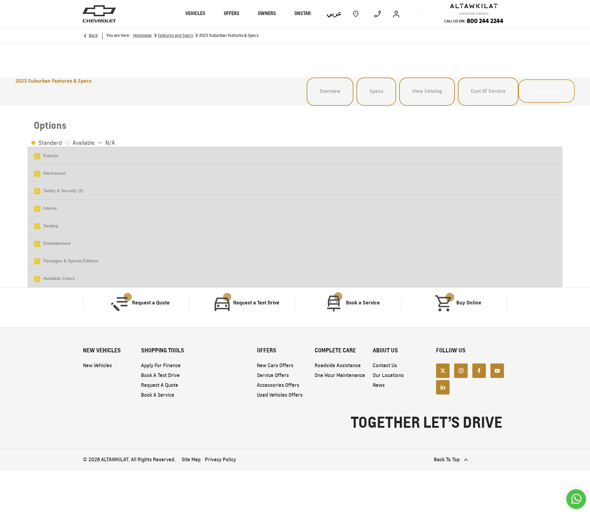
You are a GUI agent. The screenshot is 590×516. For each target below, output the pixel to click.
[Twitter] (443, 370)
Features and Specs (175, 35)
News (379, 385)
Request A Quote (159, 385)
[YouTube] (497, 370)
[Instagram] (461, 370)
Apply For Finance (161, 365)
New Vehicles (97, 365)
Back (93, 35)
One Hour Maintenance (340, 375)
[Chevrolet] (99, 14)
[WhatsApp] (576, 499)
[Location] (355, 14)
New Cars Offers (275, 365)
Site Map (191, 459)
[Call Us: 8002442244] (473, 22)
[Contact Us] (377, 14)
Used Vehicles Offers (280, 395)
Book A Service (157, 395)
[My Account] (396, 14)
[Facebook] (479, 370)
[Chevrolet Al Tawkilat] (461, 9)
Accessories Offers (278, 385)
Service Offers (273, 375)
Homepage (142, 35)
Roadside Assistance (338, 365)
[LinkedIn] (443, 387)
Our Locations (388, 375)
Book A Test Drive (160, 375)
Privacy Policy (220, 459)
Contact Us (385, 365)
